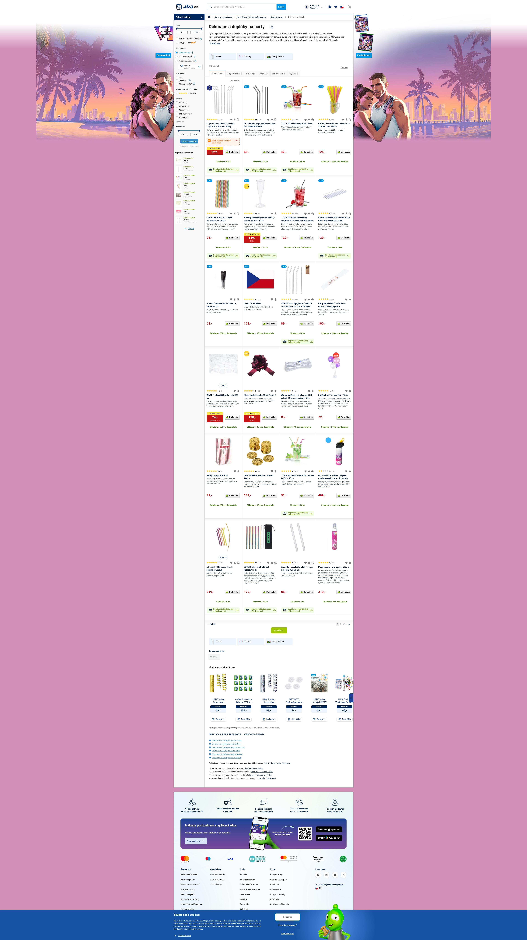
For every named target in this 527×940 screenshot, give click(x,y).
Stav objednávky (217, 875)
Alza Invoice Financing (280, 904)
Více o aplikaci (193, 841)
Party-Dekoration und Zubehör (262, 772)
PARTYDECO (184, 114)
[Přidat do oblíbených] (231, 119)
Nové (181, 78)
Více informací (184, 936)
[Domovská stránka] (209, 17)
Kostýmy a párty (277, 17)
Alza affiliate (275, 889)
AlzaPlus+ (274, 884)
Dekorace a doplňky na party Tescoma (227, 754)
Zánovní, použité (185, 84)
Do (201, 29)
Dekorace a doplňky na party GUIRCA (226, 758)
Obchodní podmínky (189, 899)
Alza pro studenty (277, 894)
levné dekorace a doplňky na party (278, 763)
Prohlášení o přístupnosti (191, 904)
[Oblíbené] (335, 7)
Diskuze (344, 68)
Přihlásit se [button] (314, 8)
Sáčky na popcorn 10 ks (217, 475)
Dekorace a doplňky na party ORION (226, 751)
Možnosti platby (187, 879)
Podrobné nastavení (287, 925)
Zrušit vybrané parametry (189, 146)
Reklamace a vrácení (189, 884)
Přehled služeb (187, 909)
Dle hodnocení (278, 73)
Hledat (281, 7)
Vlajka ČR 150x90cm (253, 303)
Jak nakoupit (216, 884)
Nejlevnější (250, 73)
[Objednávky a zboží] (329, 7)
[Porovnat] (238, 119)
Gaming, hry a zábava (223, 17)
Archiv (215, 657)
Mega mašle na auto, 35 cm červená (260, 395)
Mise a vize (245, 894)
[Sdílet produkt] (272, 27)
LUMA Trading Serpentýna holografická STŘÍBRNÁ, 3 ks (269, 701)
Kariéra (243, 899)
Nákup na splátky (187, 894)
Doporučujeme (217, 73)
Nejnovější (293, 73)
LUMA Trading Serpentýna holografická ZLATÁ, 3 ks (218, 701)
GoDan (182, 118)
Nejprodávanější (235, 73)
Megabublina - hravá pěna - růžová (333, 567)
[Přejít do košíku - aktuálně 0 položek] (349, 7)
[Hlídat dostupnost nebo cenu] (234, 119)
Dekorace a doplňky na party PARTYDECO (228, 747)
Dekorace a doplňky (296, 17)
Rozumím (287, 917)
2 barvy (223, 557)
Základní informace (249, 884)
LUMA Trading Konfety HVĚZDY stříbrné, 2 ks (319, 701)
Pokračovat (214, 43)
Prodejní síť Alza (187, 889)
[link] (189, 228)
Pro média (245, 904)
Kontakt (243, 875)
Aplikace (244, 909)
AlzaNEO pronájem (278, 879)
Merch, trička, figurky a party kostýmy (251, 17)
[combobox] (242, 7)
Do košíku (233, 152)
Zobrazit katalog (183, 17)
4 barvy (223, 385)
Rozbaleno (183, 81)
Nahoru (213, 624)
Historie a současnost (250, 889)
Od (176, 29)
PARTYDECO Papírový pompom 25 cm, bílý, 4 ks (294, 701)
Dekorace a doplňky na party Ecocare (226, 740)
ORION (181, 103)
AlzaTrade (274, 899)
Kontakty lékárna (247, 879)
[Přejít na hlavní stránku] (187, 6)
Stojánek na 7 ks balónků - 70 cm (333, 395)
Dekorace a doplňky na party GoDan (226, 744)
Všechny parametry (189, 141)
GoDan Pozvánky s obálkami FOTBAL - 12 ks (243, 701)
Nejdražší (264, 73)
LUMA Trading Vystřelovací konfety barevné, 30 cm (344, 701)
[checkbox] (189, 38)
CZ (320, 888)
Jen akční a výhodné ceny (189, 38)
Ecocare (182, 106)
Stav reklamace (217, 879)
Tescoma (183, 110)
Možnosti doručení (188, 875)
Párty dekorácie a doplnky (253, 768)
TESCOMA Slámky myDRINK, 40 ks (296, 124)
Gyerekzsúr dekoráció (267, 778)
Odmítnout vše (287, 934)
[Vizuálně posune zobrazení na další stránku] (351, 697)
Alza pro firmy (276, 875)
